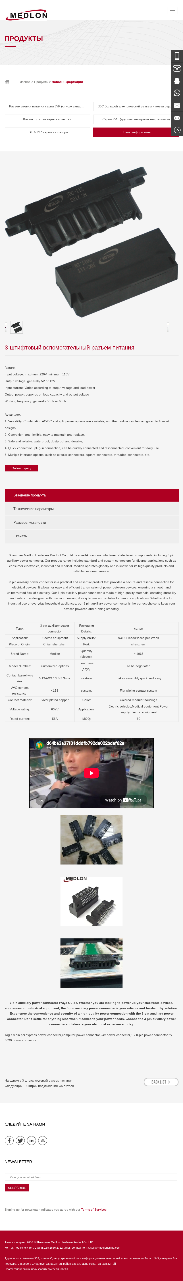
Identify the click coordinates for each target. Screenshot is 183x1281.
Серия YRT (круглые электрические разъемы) (136, 119)
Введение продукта (29, 495)
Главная (25, 82)
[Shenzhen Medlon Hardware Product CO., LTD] (26, 20)
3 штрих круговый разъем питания (47, 1080)
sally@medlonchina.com (105, 1247)
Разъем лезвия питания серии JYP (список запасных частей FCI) (49, 106)
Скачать (20, 536)
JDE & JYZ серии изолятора (47, 132)
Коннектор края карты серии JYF (47, 119)
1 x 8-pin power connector (149, 1035)
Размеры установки (29, 522)
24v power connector (115, 1035)
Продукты (41, 82)
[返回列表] (161, 1082)
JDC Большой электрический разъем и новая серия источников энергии (138, 106)
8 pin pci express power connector (37, 1035)
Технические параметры (33, 509)
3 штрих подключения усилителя (50, 1086)
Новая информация (136, 132)
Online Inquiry (21, 468)
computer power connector (81, 1035)
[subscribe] (17, 1190)
